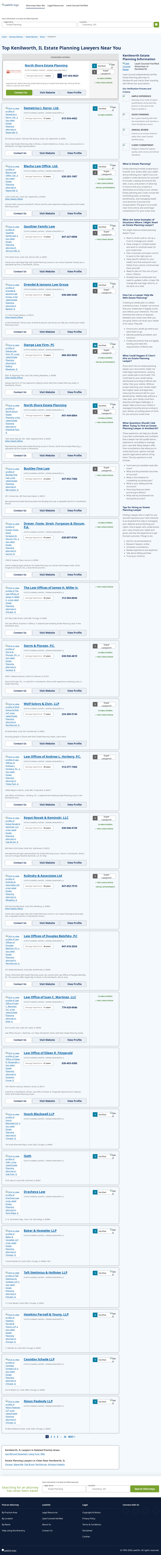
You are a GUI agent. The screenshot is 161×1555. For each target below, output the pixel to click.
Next (70, 1436)
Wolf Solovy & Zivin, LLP (41, 704)
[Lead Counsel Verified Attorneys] (128, 66)
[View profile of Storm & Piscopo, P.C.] (13, 657)
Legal (85, 1504)
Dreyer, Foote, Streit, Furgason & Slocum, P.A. (54, 525)
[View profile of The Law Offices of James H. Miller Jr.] (13, 599)
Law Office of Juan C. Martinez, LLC (50, 997)
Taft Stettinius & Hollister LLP (45, 1272)
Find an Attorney (10, 1504)
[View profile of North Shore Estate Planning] (14, 71)
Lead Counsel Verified (77, 5)
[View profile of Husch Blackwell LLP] (13, 1126)
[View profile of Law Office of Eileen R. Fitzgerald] (13, 1066)
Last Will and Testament (16, 1454)
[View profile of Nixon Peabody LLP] (13, 1411)
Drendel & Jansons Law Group (46, 284)
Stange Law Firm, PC (39, 345)
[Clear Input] (74, 24)
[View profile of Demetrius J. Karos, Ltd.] (13, 120)
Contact (20, 92)
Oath (27, 1156)
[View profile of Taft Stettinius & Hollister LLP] (13, 1284)
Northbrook (41, 1464)
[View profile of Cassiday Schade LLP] (13, 1371)
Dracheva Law (34, 1192)
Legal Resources (56, 5)
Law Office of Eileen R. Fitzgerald (48, 1053)
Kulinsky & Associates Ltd (43, 876)
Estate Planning (31, 36)
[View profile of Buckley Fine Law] (13, 479)
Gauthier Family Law (39, 226)
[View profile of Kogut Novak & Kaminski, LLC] (13, 829)
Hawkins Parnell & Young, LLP (46, 1314)
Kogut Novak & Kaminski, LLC (46, 817)
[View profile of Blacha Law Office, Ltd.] (13, 178)
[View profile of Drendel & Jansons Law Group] (13, 296)
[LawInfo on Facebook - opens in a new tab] (125, 1510)
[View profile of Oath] (13, 1165)
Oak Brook (29, 1464)
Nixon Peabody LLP (38, 1401)
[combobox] (39, 24)
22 (65, 1436)
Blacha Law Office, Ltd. (41, 166)
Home (4, 36)
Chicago (9, 1464)
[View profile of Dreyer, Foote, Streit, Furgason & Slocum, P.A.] (13, 538)
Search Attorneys (145, 1489)
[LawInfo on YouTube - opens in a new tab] (146, 1510)
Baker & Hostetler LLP (40, 1230)
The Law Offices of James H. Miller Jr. (51, 587)
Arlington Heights (56, 1464)
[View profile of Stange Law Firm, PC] (13, 357)
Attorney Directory (16, 36)
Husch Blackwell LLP (39, 1114)
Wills (43, 1454)
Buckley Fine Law (37, 468)
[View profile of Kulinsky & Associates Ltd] (13, 887)
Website (47, 92)
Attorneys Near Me (35, 5)
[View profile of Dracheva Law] (13, 1202)
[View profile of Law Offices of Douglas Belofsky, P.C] (13, 949)
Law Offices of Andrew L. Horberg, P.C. (52, 756)
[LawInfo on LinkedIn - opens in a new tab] (156, 1510)
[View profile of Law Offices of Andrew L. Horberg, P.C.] (13, 770)
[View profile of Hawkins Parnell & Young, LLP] (13, 1328)
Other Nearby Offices (14, 199)
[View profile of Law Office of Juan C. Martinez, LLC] (13, 1009)
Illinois (42, 36)
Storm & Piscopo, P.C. (39, 645)
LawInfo (46, 1504)
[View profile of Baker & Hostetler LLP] (13, 1242)
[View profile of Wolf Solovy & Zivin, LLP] (13, 714)
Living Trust (34, 1454)
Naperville (18, 1464)
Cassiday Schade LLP (39, 1359)
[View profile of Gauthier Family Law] (13, 238)
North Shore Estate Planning (46, 65)
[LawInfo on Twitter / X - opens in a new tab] (136, 1510)
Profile (74, 92)
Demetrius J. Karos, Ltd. (41, 108)
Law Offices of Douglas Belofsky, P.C (50, 936)
